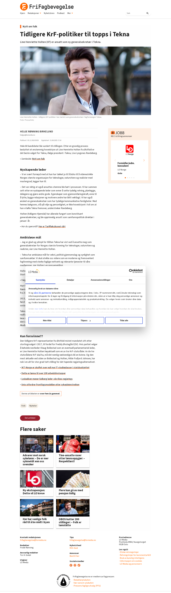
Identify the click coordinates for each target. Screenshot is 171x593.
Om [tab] (130, 280)
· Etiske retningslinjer (129, 552)
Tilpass (84, 320)
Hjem (22, 13)
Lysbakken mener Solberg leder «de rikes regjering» (47, 379)
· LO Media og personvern (130, 563)
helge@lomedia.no (27, 135)
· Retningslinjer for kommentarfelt (135, 555)
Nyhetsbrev (49, 13)
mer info (39, 309)
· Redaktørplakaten (81, 579)
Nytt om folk (38, 159)
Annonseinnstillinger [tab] (100, 280)
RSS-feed (74, 548)
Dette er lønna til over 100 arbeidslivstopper (43, 373)
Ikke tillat (47, 320)
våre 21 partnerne (42, 293)
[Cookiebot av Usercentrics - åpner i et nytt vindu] (131, 271)
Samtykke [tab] (40, 280)
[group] (129, 160)
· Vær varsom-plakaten (83, 582)
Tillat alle (124, 320)
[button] (144, 160)
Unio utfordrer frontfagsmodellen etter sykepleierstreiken (50, 384)
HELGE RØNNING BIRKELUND (36, 131)
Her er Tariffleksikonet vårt (51, 226)
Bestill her (74, 556)
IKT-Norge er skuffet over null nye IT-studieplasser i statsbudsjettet (55, 367)
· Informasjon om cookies (130, 561)
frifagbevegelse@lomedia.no (33, 540)
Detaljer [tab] (70, 280)
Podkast (61, 13)
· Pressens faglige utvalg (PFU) (87, 585)
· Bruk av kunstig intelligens (131, 558)
